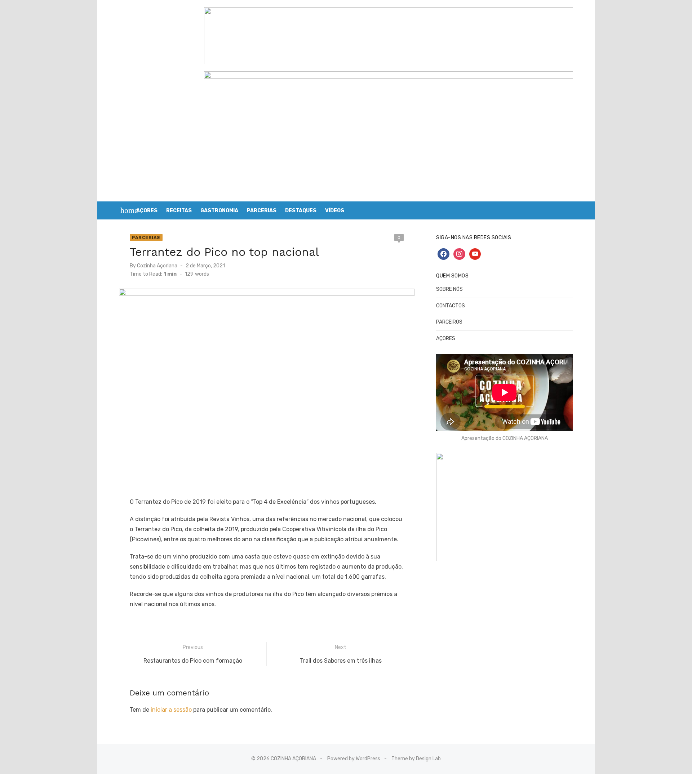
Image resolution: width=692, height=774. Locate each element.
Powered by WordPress (353, 759)
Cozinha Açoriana (157, 266)
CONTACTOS (450, 306)
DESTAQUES (300, 211)
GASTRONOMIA (219, 211)
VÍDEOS (334, 211)
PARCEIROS (449, 322)
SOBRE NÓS (449, 289)
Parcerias (146, 237)
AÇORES (147, 211)
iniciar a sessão (171, 709)
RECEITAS (179, 211)
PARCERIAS (261, 211)
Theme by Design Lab (416, 759)
